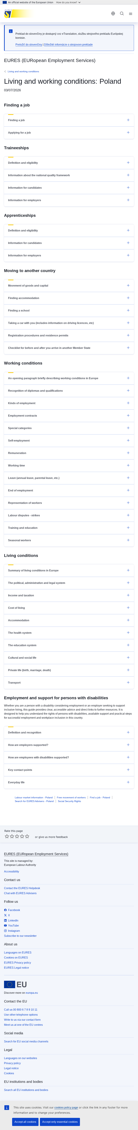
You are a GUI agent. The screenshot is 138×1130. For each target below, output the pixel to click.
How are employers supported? (28, 745)
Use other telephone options (21, 1014)
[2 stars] (9, 836)
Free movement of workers (71, 797)
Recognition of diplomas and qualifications (35, 390)
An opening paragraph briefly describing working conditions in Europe (53, 378)
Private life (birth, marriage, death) (29, 670)
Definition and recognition (24, 732)
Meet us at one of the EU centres (23, 1024)
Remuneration (17, 453)
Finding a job (16, 120)
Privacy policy (12, 1063)
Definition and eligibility (23, 162)
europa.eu (32, 992)
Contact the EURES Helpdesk (22, 888)
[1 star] (6, 836)
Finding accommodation (23, 298)
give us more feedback (53, 837)
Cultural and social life (22, 657)
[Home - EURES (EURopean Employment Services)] (21, 13)
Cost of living (16, 607)
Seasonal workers (19, 540)
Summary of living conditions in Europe (33, 570)
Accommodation (18, 620)
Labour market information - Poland (34, 797)
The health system (19, 632)
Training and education (23, 527)
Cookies (9, 1073)
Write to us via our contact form (22, 1019)
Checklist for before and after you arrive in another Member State (49, 348)
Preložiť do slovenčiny (28, 44)
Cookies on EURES (16, 957)
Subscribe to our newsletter (20, 935)
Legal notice (11, 1068)
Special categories (20, 428)
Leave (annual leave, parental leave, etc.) (33, 478)
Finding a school (18, 310)
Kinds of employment (21, 403)
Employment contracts (22, 415)
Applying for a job (19, 132)
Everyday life (16, 782)
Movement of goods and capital (28, 285)
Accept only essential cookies (60, 1121)
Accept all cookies (25, 1121)
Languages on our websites (20, 1058)
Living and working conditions (23, 71)
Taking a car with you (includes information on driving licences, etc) (51, 323)
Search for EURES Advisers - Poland (34, 801)
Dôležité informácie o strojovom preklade (68, 44)
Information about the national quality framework (39, 175)
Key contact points (20, 769)
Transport (14, 682)
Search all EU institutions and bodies (26, 1090)
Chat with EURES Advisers (20, 893)
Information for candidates (25, 187)
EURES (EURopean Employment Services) (36, 854)
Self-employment (19, 440)
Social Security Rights (69, 801)
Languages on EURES (17, 952)
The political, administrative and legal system (36, 583)
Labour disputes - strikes (24, 515)
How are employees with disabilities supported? (38, 757)
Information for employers (24, 200)
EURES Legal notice (16, 967)
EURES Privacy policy (17, 962)
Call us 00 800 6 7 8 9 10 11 (20, 1009)
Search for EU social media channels (26, 1041)
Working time (16, 465)
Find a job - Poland (100, 797)
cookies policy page (66, 1107)
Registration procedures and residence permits (38, 335)
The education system (22, 645)
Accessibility (11, 871)
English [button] (113, 13)
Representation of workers (25, 502)
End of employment (20, 490)
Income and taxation (21, 595)
